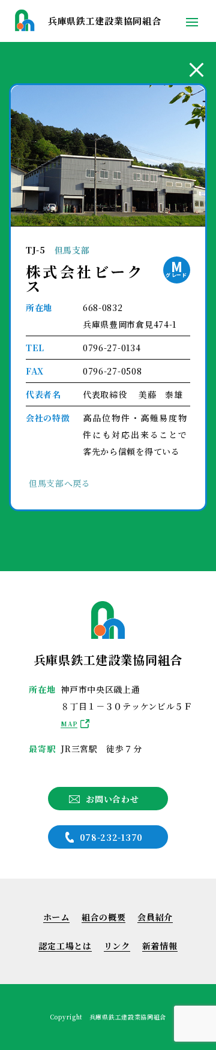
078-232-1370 (111, 837)
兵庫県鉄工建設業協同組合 (104, 20)
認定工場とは (64, 946)
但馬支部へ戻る (60, 483)
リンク (117, 946)
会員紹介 (155, 917)
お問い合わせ (112, 799)
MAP (69, 723)
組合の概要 (104, 917)
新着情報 (160, 946)
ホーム (56, 917)
